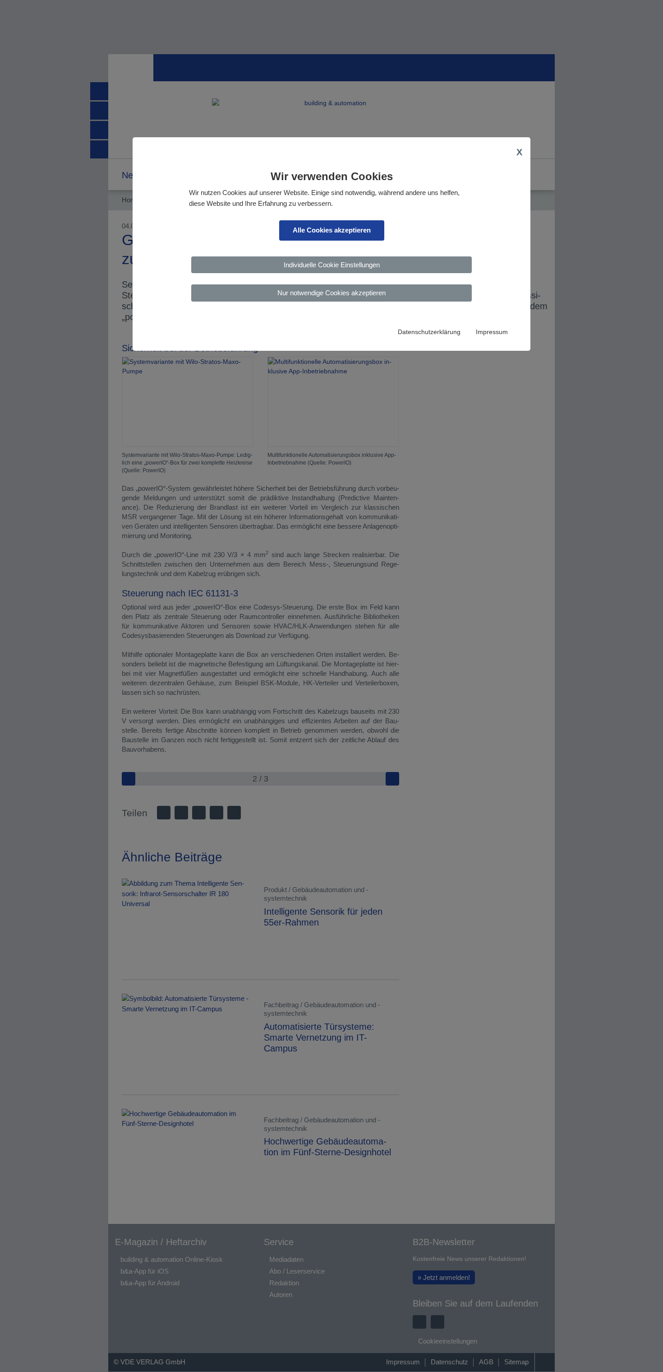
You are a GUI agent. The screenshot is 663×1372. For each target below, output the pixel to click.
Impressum (492, 332)
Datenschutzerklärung (429, 332)
